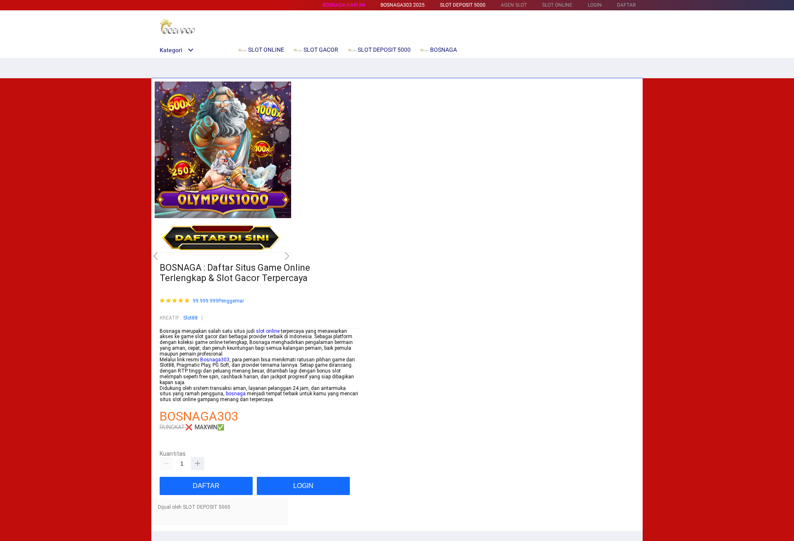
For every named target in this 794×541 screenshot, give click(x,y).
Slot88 (190, 318)
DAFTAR (626, 5)
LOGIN (595, 5)
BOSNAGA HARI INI (344, 5)
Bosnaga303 (215, 360)
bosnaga (236, 394)
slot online (268, 331)
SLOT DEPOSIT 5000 (462, 5)
